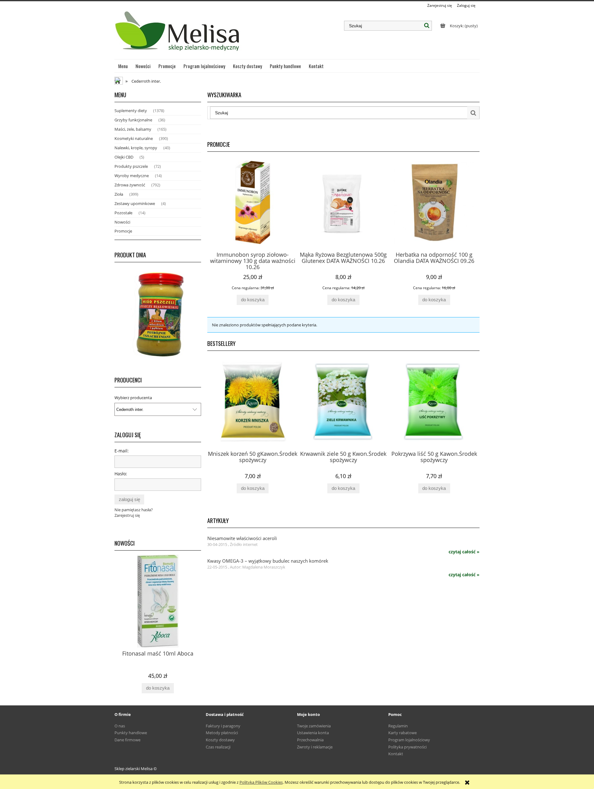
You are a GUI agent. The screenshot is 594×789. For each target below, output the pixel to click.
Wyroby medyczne (131, 175)
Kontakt (395, 753)
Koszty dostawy (220, 740)
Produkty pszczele (131, 166)
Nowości (122, 222)
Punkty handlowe (130, 732)
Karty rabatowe (402, 732)
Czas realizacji (218, 747)
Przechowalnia (310, 740)
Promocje (123, 231)
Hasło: (120, 474)
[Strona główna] (178, 33)
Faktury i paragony (223, 726)
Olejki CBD (123, 157)
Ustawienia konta (313, 732)
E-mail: (121, 451)
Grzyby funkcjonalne (133, 120)
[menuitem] (123, 66)
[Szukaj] (427, 26)
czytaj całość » (464, 552)
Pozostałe (123, 213)
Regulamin (398, 726)
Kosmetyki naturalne (133, 138)
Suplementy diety (130, 110)
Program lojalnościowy (409, 740)
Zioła (118, 194)
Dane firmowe (127, 740)
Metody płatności (222, 732)
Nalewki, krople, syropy (135, 147)
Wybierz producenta (133, 397)
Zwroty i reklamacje (315, 747)
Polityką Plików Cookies (261, 782)
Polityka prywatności (407, 747)
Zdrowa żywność (129, 185)
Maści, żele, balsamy (132, 129)
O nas (119, 726)
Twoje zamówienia (314, 726)
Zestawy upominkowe (134, 203)
